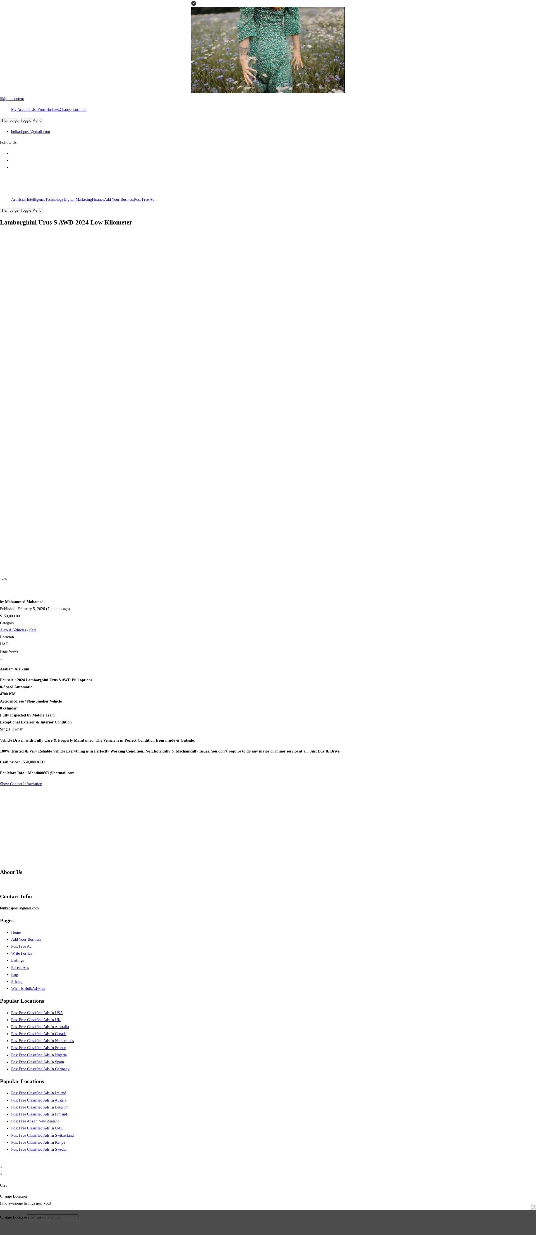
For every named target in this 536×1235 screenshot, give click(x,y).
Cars (32, 630)
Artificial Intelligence (28, 199)
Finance (98, 199)
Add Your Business (119, 199)
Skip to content (12, 99)
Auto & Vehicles (13, 630)
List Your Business (45, 110)
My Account (20, 110)
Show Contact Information (21, 784)
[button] (193, 3)
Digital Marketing (78, 199)
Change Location (73, 110)
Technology (54, 199)
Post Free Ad (144, 199)
